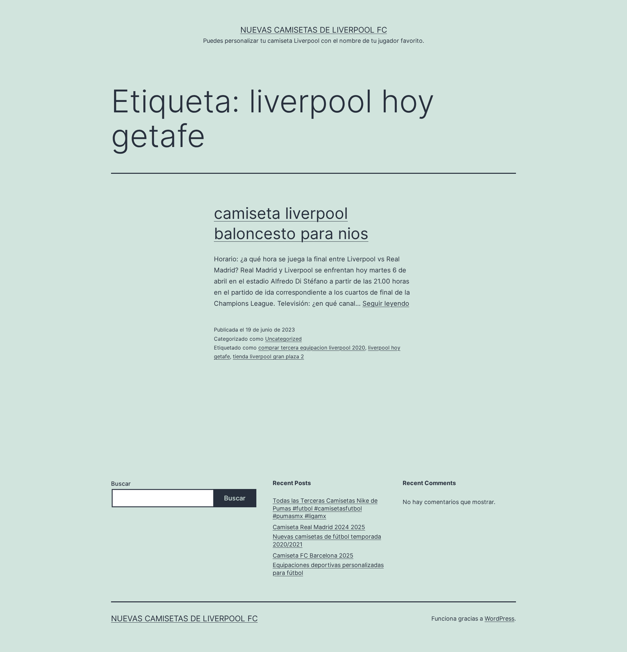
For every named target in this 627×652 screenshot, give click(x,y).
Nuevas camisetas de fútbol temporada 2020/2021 (327, 540)
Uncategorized (283, 338)
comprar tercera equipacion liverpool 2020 (311, 347)
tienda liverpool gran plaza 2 (268, 356)
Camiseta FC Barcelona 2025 (313, 555)
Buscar (121, 483)
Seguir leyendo (385, 303)
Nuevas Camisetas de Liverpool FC (313, 30)
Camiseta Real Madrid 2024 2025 (319, 527)
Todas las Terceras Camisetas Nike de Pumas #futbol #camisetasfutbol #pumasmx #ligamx (325, 508)
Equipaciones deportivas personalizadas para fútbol (328, 569)
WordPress (499, 618)
